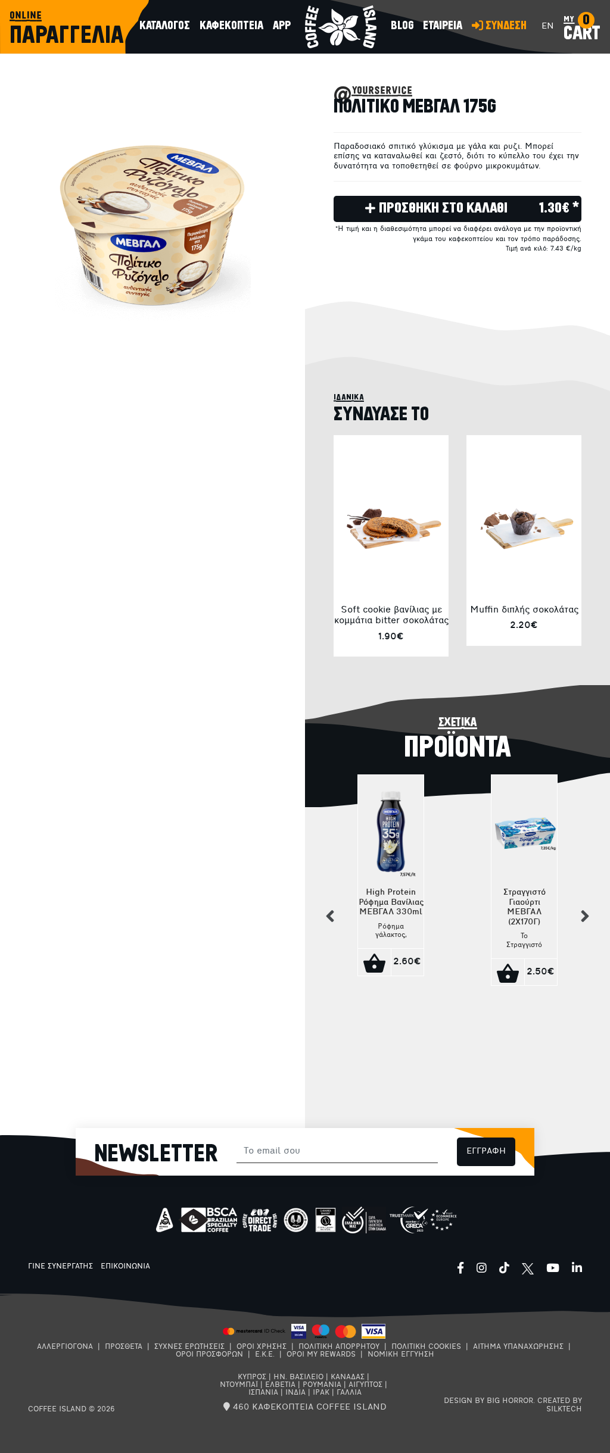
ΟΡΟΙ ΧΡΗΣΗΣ (261, 1347)
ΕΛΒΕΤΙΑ (280, 1385)
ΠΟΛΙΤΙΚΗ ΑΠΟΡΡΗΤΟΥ (338, 1347)
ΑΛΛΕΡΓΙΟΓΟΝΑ (65, 1347)
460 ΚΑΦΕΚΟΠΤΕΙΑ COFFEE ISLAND (308, 1407)
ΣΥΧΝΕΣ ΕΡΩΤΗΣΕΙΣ (189, 1347)
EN (547, 26)
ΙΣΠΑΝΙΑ (263, 1392)
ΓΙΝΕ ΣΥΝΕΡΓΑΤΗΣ (60, 1266)
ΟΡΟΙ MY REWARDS (321, 1354)
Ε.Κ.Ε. (265, 1354)
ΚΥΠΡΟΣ (252, 1377)
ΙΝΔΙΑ (295, 1392)
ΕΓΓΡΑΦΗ (486, 1151)
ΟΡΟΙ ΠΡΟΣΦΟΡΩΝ (209, 1354)
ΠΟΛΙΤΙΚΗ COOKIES (426, 1347)
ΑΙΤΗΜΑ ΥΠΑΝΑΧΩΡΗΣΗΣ (518, 1347)
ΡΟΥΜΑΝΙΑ (322, 1385)
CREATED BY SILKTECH (559, 1405)
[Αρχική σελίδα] (340, 27)
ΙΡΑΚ (321, 1392)
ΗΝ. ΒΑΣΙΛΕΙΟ (298, 1377)
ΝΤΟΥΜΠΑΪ (239, 1385)
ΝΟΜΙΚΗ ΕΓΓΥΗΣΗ (401, 1354)
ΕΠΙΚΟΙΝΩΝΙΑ (125, 1266)
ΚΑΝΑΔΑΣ (348, 1377)
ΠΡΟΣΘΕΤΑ (123, 1347)
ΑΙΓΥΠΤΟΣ (365, 1385)
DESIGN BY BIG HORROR (488, 1401)
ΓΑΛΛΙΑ (349, 1392)
